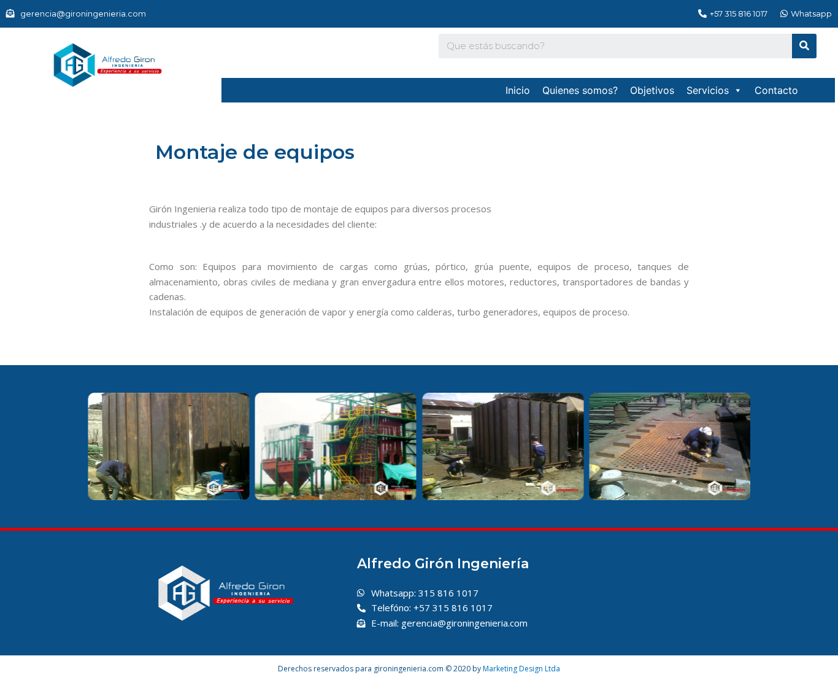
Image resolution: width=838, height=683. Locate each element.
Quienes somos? (580, 90)
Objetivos (652, 90)
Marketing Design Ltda (521, 668)
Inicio (517, 90)
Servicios (707, 90)
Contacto (776, 90)
